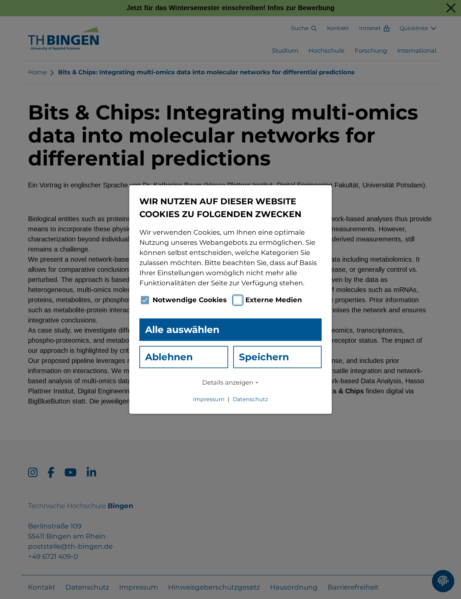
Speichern (264, 357)
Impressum (208, 399)
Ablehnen (169, 357)
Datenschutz (250, 399)
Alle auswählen (182, 329)
